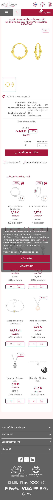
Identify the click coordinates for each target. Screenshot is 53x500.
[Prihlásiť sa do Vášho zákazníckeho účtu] (50, 4)
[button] (44, 13)
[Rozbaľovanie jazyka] (35, 4)
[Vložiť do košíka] (19, 287)
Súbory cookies (11, 251)
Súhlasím (26, 258)
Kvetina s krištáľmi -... (38, 208)
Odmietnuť (26, 266)
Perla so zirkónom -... (38, 322)
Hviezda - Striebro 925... (37, 379)
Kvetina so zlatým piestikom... (15, 322)
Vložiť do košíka (28, 152)
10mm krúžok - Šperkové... (15, 208)
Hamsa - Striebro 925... (15, 379)
